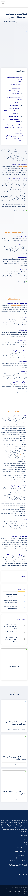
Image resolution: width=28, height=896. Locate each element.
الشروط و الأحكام (12, 891)
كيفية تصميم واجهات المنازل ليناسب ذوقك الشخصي (9, 22)
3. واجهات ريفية (16, 93)
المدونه (25, 844)
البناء (10, 799)
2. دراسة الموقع (16, 105)
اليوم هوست (24, 890)
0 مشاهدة (23, 729)
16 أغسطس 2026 (16, 729)
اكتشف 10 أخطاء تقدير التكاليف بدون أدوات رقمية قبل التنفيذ (15, 723)
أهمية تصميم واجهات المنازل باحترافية (15, 81)
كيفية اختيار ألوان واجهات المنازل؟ (14, 136)
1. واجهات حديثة (16, 88)
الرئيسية (25, 23)
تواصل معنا (24, 842)
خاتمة (21, 130)
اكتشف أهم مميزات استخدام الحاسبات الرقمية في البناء (14, 793)
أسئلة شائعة (19, 133)
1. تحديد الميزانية (16, 103)
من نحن (25, 839)
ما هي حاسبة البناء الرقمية (14, 299)
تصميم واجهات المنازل (15, 305)
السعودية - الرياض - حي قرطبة (17, 860)
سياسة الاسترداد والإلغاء (22, 891)
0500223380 (21, 855)
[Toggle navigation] (3, 2)
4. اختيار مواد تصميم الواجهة (13, 111)
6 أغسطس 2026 (16, 764)
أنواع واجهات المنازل (17, 84)
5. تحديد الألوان (16, 114)
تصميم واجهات (23, 166)
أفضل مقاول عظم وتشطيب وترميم (14, 411)
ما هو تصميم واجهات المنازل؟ (14, 77)
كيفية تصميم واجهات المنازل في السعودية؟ (14, 98)
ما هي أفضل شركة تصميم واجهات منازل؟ (14, 140)
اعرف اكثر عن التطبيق (22, 847)
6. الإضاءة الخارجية (15, 116)
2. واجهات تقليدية (15, 91)
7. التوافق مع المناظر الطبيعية (15, 120)
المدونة (19, 22)
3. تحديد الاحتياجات (15, 108)
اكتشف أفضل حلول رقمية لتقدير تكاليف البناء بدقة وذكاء (14, 758)
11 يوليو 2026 (16, 799)
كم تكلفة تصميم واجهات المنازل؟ (14, 127)
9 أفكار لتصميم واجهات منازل (15, 125)
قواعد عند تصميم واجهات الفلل (13, 232)
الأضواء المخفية (20, 455)
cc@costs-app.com (20, 858)
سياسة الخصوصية (21, 893)
